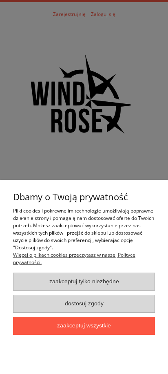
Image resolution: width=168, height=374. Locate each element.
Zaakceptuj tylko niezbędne (84, 281)
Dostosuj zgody (84, 303)
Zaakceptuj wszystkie (84, 325)
